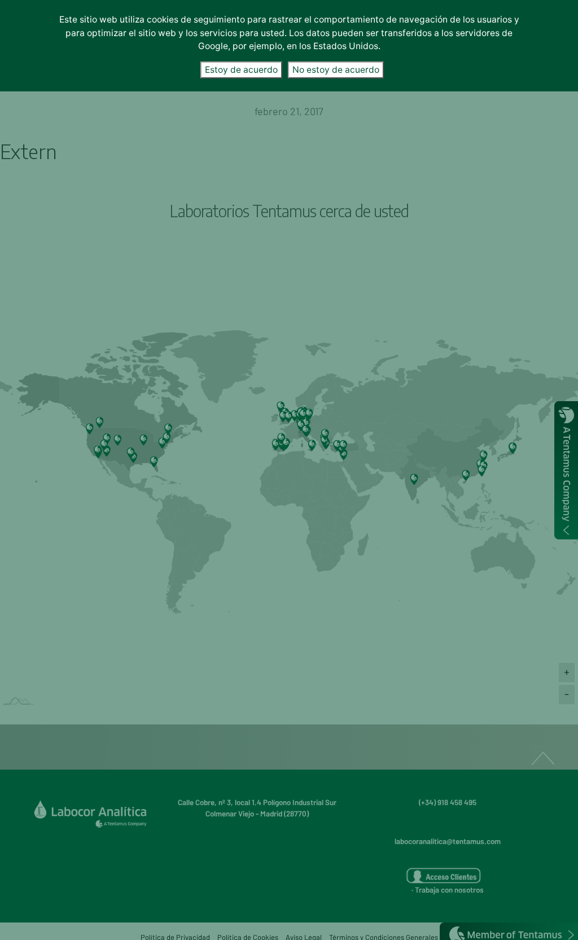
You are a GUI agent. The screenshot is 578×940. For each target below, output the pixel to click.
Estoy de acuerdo (241, 69)
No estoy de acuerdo (335, 69)
